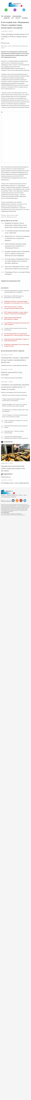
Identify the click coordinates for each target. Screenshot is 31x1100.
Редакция (3, 495)
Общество (7, 18)
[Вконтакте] (13, 500)
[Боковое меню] (2, 16)
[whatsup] (6, 9)
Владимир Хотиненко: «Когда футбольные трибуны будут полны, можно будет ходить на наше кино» (16, 225)
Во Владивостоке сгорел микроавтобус (15, 483)
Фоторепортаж (8, 441)
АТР (13, 18)
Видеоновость (8, 474)
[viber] (14, 9)
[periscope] (24, 500)
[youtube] (21, 500)
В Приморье (7, 16)
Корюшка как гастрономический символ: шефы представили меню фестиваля (13, 468)
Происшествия (17, 16)
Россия (18, 18)
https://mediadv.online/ (5, 512)
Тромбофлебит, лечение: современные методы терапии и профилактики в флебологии (15, 360)
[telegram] (23, 9)
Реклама (20, 495)
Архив (24, 495)
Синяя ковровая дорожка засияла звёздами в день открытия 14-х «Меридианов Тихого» (15, 246)
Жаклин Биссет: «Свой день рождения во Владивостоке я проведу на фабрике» (17, 238)
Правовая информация (12, 495)
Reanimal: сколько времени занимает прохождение (14, 395)
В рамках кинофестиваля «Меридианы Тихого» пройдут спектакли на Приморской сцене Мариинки (17, 253)
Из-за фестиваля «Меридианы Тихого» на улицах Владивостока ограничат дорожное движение (17, 261)
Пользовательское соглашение (8, 496)
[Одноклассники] (17, 500)
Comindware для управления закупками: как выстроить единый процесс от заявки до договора (15, 387)
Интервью (25, 18)
